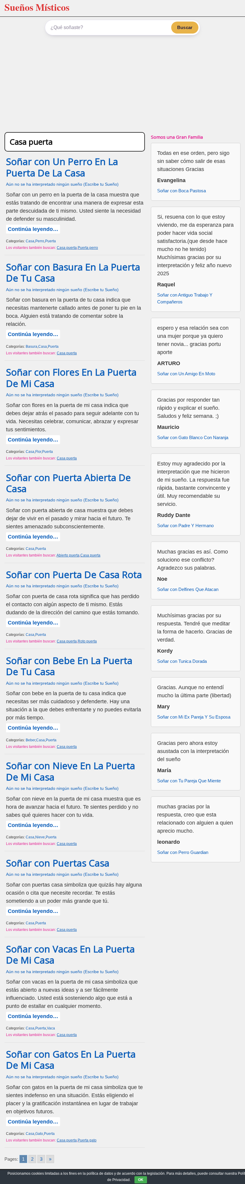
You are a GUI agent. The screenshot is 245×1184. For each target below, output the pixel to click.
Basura (31, 346)
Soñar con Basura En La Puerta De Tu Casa (73, 272)
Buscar (184, 27)
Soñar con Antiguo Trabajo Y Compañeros (184, 298)
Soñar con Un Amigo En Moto (186, 373)
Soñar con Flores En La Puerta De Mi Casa (71, 377)
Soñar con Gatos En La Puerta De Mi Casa (71, 1059)
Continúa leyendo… (33, 229)
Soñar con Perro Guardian (182, 852)
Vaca (51, 1028)
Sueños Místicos (36, 7)
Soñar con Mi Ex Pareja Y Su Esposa (193, 716)
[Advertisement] (122, 83)
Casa (30, 241)
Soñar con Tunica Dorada (182, 661)
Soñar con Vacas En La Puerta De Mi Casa (70, 954)
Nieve (40, 837)
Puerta (50, 241)
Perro (39, 241)
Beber (30, 740)
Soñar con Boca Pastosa (181, 190)
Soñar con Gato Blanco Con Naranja (192, 437)
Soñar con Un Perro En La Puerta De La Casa (62, 167)
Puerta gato (87, 1140)
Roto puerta (87, 641)
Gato (39, 1134)
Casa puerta (67, 248)
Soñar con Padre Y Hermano (185, 525)
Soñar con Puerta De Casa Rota (74, 574)
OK (140, 1180)
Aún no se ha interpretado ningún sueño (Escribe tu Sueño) (62, 184)
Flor (38, 452)
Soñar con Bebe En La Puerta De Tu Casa (69, 666)
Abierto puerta (67, 555)
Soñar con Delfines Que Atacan (187, 589)
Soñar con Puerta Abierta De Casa (68, 483)
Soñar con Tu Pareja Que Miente (189, 780)
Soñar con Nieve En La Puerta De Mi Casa (70, 771)
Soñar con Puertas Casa (57, 863)
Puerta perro (88, 248)
